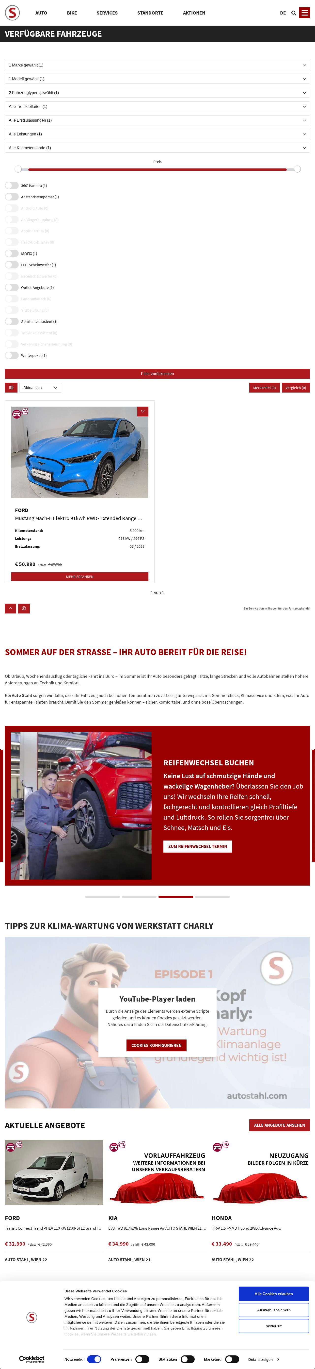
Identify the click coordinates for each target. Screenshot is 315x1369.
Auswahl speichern (274, 1310)
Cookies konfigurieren (156, 1045)
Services (107, 13)
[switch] (142, 1360)
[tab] (102, 897)
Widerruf (274, 1326)
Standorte (150, 13)
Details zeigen (260, 1359)
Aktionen (194, 13)
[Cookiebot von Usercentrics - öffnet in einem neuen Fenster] (31, 1359)
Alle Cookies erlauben (274, 1294)
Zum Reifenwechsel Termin (197, 846)
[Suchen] (293, 12)
